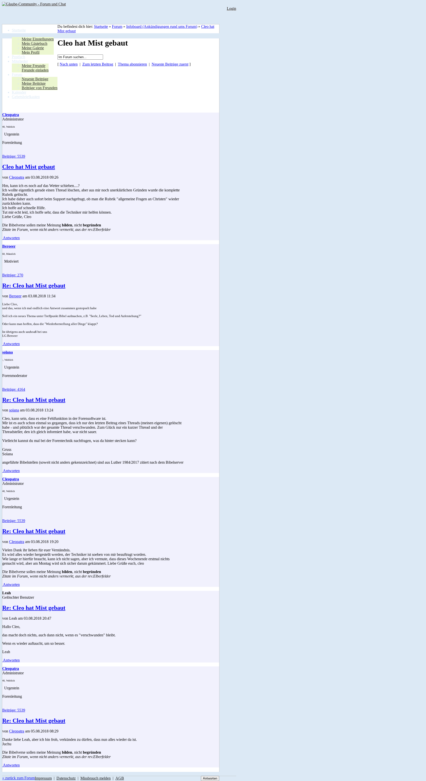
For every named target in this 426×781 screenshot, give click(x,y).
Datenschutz (66, 778)
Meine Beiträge (34, 83)
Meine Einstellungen (38, 39)
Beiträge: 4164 (13, 389)
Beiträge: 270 (12, 275)
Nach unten (69, 64)
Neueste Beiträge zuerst (170, 64)
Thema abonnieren (132, 64)
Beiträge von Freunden (39, 88)
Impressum (43, 778)
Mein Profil (30, 52)
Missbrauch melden (95, 778)
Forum (117, 26)
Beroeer (15, 296)
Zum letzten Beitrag (97, 64)
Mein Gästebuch (34, 43)
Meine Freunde (33, 66)
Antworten (11, 238)
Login (231, 8)
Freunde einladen (35, 70)
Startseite (101, 26)
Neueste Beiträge (35, 79)
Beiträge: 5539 (13, 156)
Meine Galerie (33, 48)
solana (14, 410)
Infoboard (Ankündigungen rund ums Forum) (161, 26)
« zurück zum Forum (18, 778)
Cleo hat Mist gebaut (28, 167)
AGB (119, 778)
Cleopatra (16, 177)
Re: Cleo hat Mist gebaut (33, 285)
